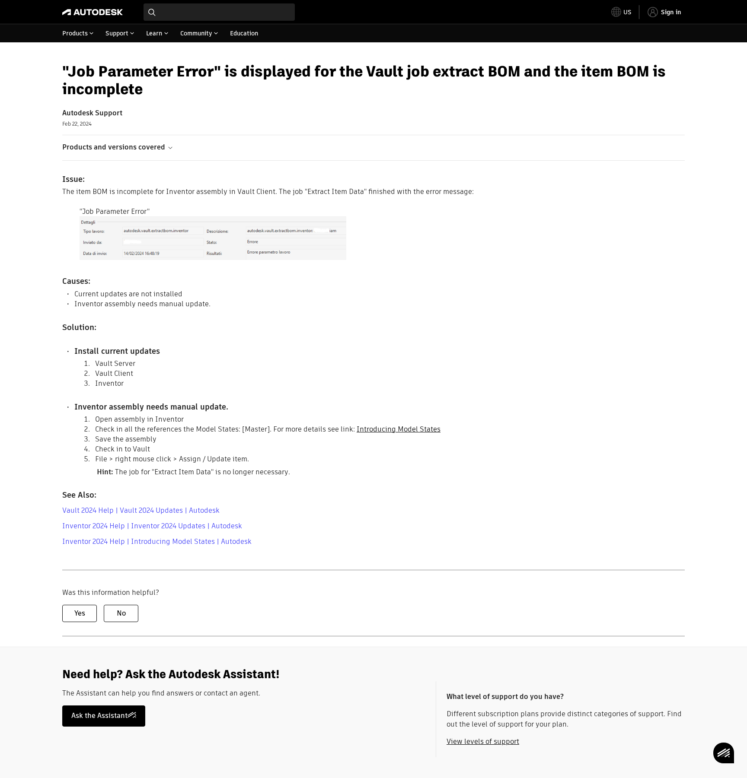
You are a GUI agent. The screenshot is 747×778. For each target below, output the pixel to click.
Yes (79, 613)
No (121, 613)
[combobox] (219, 12)
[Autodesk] (92, 12)
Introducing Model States (399, 429)
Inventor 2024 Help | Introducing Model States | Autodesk (157, 541)
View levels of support (483, 741)
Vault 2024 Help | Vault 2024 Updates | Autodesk (141, 510)
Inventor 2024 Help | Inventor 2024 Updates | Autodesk (152, 526)
